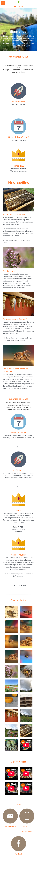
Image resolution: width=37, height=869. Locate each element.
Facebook (18, 854)
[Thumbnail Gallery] (11, 612)
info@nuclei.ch (10, 826)
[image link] (10, 816)
